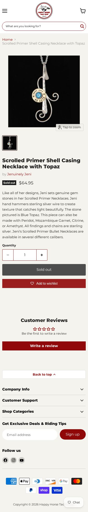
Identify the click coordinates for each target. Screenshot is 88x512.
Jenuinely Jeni (19, 174)
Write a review (44, 346)
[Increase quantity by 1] (42, 255)
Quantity (9, 245)
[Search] (82, 26)
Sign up (73, 434)
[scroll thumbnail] (9, 143)
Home (7, 39)
